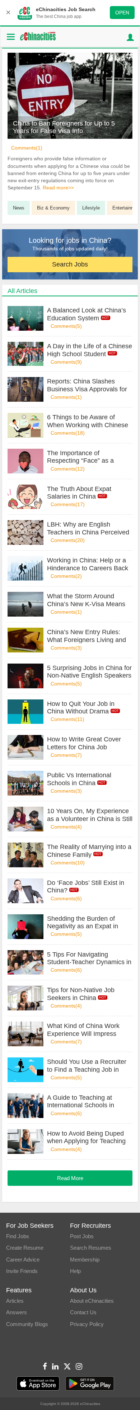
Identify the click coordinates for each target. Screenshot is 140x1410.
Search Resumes (90, 1248)
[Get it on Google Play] (90, 1384)
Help (75, 1271)
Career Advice (22, 1259)
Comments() (26, 148)
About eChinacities (92, 1301)
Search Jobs (70, 264)
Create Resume (24, 1248)
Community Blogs (27, 1324)
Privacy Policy (87, 1324)
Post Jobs (82, 1236)
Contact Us (83, 1312)
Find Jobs (17, 1236)
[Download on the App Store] (38, 1384)
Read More (70, 1178)
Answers (16, 1312)
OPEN (122, 12)
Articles (15, 1301)
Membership (84, 1259)
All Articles (22, 290)
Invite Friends (22, 1271)
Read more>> (58, 187)
